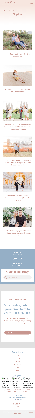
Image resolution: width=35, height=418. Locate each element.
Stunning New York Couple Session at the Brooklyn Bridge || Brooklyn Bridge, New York (17, 162)
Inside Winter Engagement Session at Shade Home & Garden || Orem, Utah (17, 233)
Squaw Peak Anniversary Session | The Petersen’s (18, 55)
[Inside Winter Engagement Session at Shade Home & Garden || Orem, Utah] (17, 217)
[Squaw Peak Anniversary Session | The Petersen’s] (17, 40)
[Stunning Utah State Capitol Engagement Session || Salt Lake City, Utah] (17, 182)
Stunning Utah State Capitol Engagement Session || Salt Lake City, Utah (17, 197)
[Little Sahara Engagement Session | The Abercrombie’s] (17, 75)
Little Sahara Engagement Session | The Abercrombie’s (17, 90)
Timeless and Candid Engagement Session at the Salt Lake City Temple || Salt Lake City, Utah (18, 126)
